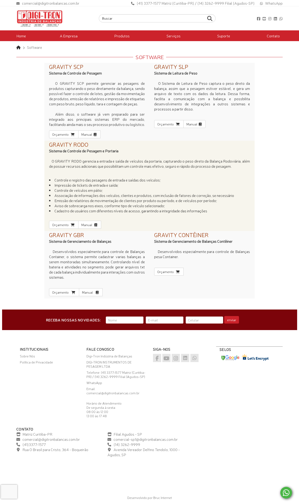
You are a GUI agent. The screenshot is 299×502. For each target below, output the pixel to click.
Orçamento (61, 134)
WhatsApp (274, 3)
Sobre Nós (27, 356)
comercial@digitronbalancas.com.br (50, 3)
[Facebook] (258, 18)
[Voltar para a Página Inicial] (18, 47)
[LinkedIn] (275, 18)
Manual (87, 134)
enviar (231, 320)
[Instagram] (269, 18)
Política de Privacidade (36, 362)
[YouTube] (264, 18)
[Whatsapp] (281, 18)
